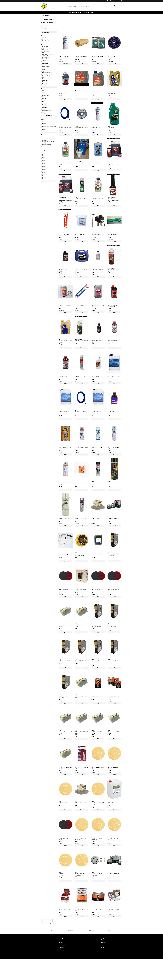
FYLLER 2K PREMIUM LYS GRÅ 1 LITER (113, 696)
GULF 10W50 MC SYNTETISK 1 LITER (112, 92)
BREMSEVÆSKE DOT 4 (64, 376)
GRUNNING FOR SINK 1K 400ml (65, 483)
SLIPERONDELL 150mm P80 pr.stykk (97, 803)
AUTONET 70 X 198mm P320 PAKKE (97, 732)
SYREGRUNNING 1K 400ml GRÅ (114, 448)
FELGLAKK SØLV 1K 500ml (81, 518)
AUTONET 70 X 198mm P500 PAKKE (65, 732)
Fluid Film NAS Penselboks (65, 305)
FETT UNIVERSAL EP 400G (81, 305)
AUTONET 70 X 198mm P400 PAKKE (114, 732)
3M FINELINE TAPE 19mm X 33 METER (81, 412)
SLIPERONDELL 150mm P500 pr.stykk (113, 839)
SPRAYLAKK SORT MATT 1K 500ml (97, 483)
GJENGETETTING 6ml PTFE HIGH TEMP (81, 768)
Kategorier (73, 12)
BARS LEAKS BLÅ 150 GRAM (97, 163)
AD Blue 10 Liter (111, 802)
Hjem (118, 0)
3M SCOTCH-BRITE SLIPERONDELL (112, 57)
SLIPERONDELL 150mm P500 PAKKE (80, 874)
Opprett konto (102, 944)
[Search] (93, 6)
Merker (80, 12)
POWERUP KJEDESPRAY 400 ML (113, 270)
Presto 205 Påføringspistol (65, 554)
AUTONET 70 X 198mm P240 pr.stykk (81, 696)
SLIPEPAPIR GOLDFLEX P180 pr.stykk (113, 554)
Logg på (109, 0)
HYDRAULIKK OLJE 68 (96, 554)
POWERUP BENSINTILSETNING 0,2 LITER (113, 199)
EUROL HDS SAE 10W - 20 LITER (81, 270)
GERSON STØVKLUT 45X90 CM (114, 910)
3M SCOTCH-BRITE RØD (64, 909)
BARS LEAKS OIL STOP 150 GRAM (65, 448)
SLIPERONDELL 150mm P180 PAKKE (113, 768)
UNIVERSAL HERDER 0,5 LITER (113, 874)
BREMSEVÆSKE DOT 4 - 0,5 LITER (97, 199)
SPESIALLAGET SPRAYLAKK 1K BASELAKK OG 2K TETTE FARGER (65, 57)
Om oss (105, 0)
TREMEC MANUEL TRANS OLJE (97, 341)
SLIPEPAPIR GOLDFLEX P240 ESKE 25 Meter (80, 661)
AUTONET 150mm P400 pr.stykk (96, 519)
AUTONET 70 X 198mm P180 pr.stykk (65, 768)
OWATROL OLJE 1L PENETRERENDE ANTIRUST (81, 483)
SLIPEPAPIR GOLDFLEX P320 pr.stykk (113, 661)
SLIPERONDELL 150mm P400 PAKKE (64, 874)
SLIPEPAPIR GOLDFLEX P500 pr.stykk (64, 696)
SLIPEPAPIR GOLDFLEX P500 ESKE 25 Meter (96, 625)
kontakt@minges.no (61, 939)
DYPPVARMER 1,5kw (96, 234)
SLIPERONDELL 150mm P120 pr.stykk (64, 803)
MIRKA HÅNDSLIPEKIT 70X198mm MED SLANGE (81, 590)
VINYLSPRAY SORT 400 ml (114, 483)
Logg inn (102, 947)
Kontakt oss (114, 0)
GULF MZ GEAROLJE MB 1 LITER (97, 92)
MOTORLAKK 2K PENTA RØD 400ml (97, 128)
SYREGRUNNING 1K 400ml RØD (81, 448)
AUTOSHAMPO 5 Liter (96, 411)
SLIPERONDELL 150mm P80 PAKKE (97, 768)
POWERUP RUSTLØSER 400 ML (81, 341)
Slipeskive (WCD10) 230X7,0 (81, 127)
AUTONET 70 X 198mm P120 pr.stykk (65, 625)
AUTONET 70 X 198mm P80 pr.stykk (81, 732)
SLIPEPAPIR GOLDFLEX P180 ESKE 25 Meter (64, 661)
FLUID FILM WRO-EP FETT (81, 376)
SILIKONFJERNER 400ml (64, 518)
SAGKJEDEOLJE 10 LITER (97, 56)
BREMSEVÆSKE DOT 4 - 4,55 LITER (65, 163)
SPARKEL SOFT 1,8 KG (96, 909)
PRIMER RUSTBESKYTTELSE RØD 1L (81, 910)
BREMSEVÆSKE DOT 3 (113, 340)
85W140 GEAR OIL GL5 (96, 376)
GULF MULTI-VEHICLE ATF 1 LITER (65, 341)
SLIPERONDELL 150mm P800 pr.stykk (80, 839)
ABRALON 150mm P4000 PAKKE (64, 590)
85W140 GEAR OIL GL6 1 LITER (64, 270)
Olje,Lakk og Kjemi (46, 15)
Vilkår (102, 939)
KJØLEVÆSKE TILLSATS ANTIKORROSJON (64, 92)
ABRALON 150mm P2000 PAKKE (64, 839)
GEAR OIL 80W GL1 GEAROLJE (112, 128)
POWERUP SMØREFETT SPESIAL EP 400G (64, 234)
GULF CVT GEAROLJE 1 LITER (80, 92)
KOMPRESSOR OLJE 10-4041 (113, 412)
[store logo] (44, 6)
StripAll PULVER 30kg (80, 234)
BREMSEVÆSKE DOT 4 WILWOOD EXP (113, 306)
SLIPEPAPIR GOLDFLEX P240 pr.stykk (96, 661)
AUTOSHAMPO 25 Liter (64, 411)
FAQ (121, 0)
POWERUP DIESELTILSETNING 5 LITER (114, 163)
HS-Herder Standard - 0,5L (113, 518)
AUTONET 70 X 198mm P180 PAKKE (81, 625)
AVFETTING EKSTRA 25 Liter (114, 376)
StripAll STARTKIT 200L (80, 163)
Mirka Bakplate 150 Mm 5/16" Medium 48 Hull (80, 554)
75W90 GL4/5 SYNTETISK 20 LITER (97, 306)
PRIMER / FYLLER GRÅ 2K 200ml (97, 448)
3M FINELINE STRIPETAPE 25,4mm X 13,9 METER (65, 128)
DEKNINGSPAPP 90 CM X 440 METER (81, 57)
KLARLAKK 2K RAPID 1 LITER (96, 696)
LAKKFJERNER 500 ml (80, 198)
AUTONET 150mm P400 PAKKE (80, 803)
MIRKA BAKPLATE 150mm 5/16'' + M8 (97, 874)
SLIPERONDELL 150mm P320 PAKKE (96, 839)
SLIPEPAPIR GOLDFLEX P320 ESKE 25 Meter (113, 625)
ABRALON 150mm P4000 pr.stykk (97, 590)
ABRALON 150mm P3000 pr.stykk (113, 590)
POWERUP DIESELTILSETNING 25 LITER (65, 199)
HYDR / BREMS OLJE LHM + (97, 269)
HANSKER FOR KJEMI (113, 234)
